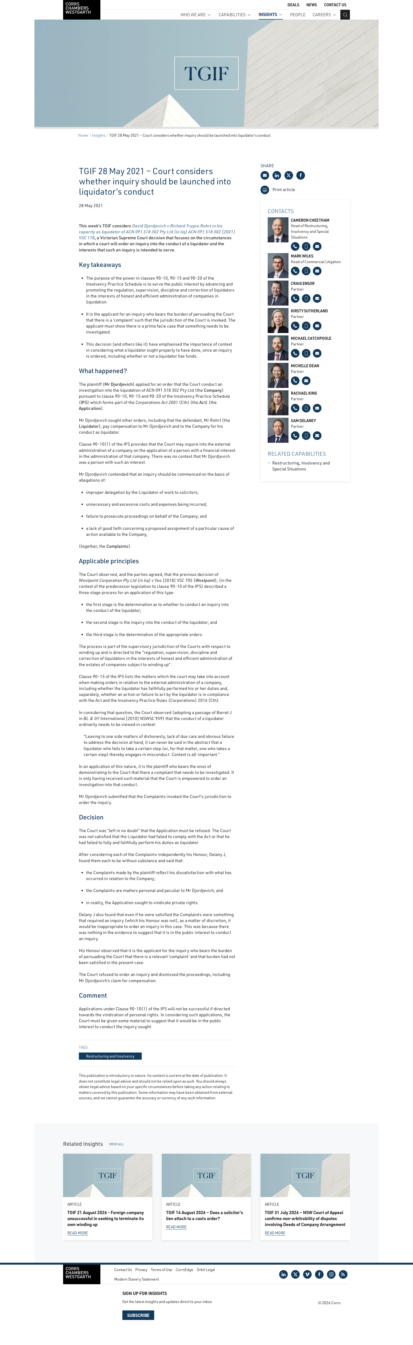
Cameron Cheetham (310, 220)
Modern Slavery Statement (136, 1279)
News (311, 4)
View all (116, 1144)
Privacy (141, 1269)
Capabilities (232, 14)
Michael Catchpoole (311, 338)
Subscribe (138, 1315)
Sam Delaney (303, 420)
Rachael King (304, 393)
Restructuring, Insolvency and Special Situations (301, 466)
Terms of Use (161, 1269)
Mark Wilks (302, 255)
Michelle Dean (305, 365)
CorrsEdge (184, 1269)
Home (83, 135)
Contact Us (335, 4)
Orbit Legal (206, 1269)
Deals (293, 4)
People (297, 14)
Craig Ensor (303, 283)
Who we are (193, 14)
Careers (322, 14)
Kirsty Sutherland (309, 310)
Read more (77, 1232)
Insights (268, 14)
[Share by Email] (265, 175)
